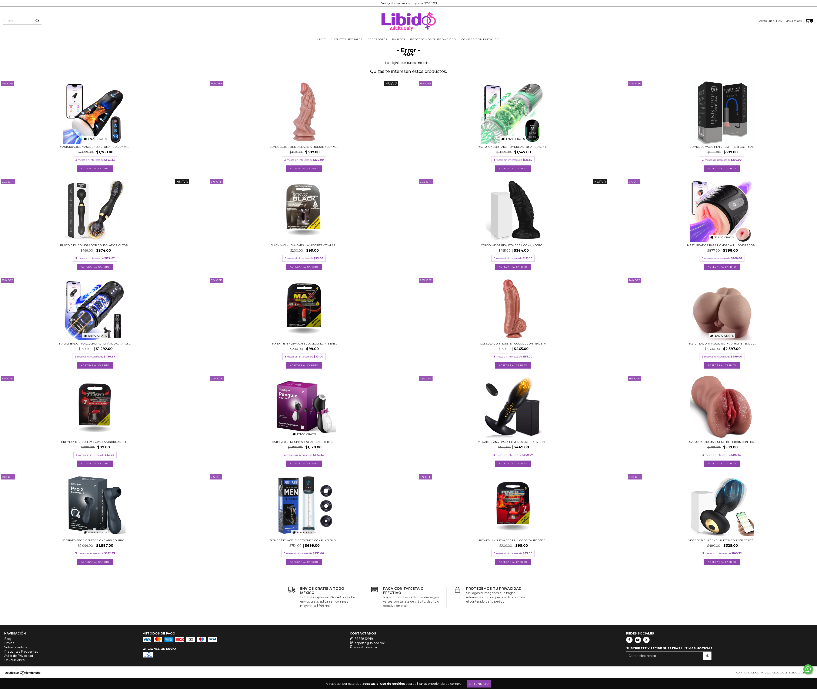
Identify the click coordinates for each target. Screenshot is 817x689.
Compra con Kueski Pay (480, 39)
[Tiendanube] (22, 674)
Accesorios (377, 39)
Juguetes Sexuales (347, 39)
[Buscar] (37, 21)
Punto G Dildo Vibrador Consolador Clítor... (95, 245)
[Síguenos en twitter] (646, 640)
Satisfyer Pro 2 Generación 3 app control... (95, 540)
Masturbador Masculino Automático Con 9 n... (95, 146)
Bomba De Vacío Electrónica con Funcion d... (304, 540)
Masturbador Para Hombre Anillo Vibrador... (722, 245)
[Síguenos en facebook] (629, 640)
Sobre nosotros (15, 647)
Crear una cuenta (770, 21)
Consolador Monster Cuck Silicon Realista (513, 343)
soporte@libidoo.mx (369, 643)
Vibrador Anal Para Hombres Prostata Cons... (513, 442)
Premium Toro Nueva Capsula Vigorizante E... (95, 442)
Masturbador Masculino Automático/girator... (95, 343)
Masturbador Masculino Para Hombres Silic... (721, 343)
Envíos (9, 643)
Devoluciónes (14, 660)
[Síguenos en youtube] (638, 640)
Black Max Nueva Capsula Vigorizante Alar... (303, 245)
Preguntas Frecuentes (21, 651)
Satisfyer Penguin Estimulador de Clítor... (304, 442)
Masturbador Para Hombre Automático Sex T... (513, 146)
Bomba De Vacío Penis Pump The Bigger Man (722, 146)
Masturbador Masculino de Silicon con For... (722, 442)
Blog (7, 639)
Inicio (321, 39)
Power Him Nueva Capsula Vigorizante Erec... (513, 540)
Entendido (479, 683)
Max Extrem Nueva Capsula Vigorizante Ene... (303, 343)
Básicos (398, 39)
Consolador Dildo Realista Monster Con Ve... (304, 146)
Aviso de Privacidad (18, 656)
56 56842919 (364, 639)
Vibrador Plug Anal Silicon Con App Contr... (721, 540)
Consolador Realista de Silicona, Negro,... (513, 245)
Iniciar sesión (793, 21)
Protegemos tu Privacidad (433, 39)
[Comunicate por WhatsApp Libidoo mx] (808, 669)
